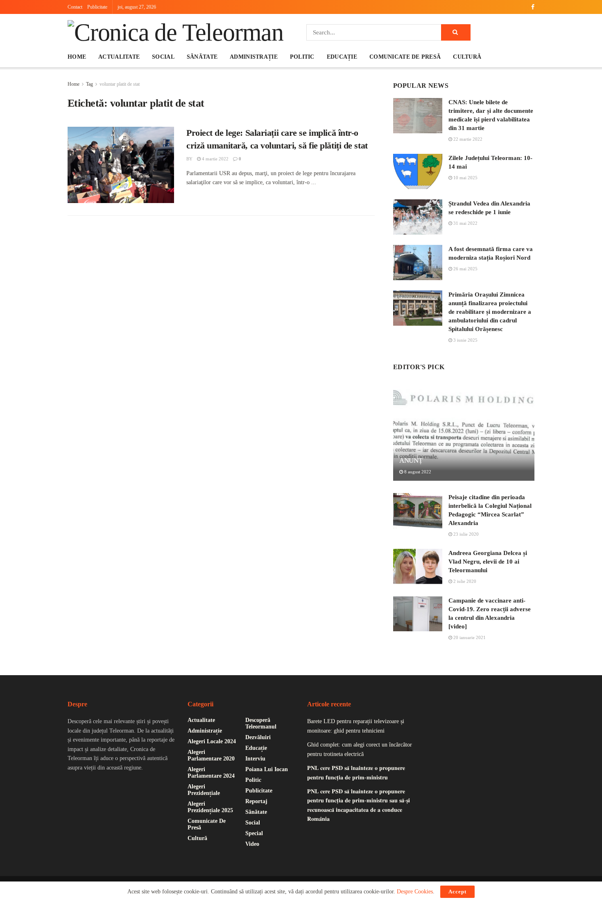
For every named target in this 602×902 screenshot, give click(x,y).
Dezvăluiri (258, 737)
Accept (457, 891)
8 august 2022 (417, 471)
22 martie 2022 (467, 139)
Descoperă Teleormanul (260, 723)
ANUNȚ (410, 460)
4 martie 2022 (215, 158)
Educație (342, 57)
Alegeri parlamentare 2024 (211, 772)
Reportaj (256, 801)
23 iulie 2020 (465, 534)
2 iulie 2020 (464, 581)
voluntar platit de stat (120, 84)
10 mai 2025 (465, 177)
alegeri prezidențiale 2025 (210, 807)
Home (77, 57)
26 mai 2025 (465, 268)
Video (252, 844)
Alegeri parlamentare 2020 (211, 755)
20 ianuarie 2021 (469, 637)
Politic (302, 57)
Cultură (467, 57)
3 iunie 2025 (465, 340)
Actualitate (119, 57)
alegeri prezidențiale (204, 789)
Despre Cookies (415, 891)
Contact (75, 7)
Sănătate (202, 57)
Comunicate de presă (405, 57)
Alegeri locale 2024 (212, 741)
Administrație (254, 57)
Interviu (255, 759)
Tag (89, 84)
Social (163, 57)
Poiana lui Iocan (266, 769)
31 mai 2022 (465, 223)
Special (254, 833)
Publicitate (97, 7)
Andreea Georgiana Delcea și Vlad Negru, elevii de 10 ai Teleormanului (487, 561)
